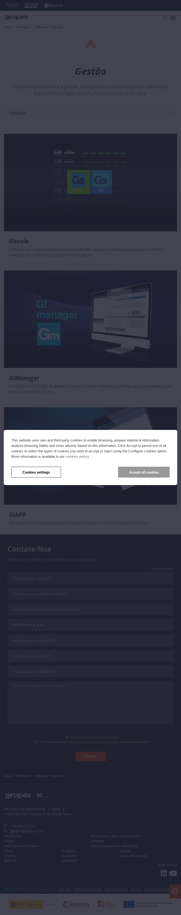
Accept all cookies (144, 472)
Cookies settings (36, 472)
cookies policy (77, 456)
